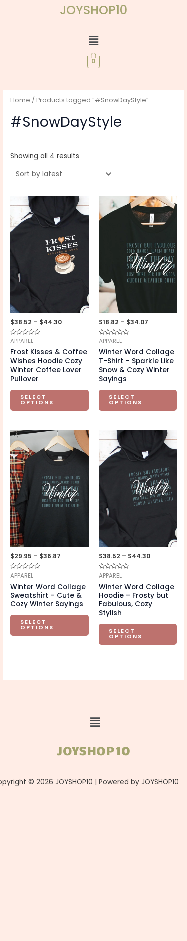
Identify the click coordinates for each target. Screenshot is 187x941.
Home (20, 100)
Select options (37, 399)
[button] (93, 40)
